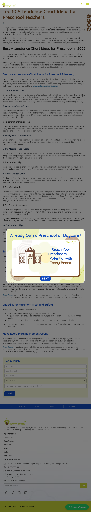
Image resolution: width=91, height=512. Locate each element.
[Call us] (82, 5)
